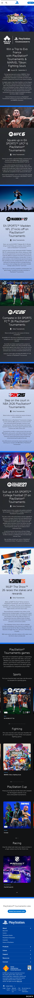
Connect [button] (5, 962)
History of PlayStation (8, 942)
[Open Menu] (2, 3)
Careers (5, 933)
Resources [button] (6, 958)
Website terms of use (14, 989)
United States (9, 986)
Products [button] (5, 946)
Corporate (5, 940)
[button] (17, 892)
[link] (17, 704)
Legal (4, 988)
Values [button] (5, 950)
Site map (19, 989)
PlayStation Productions (9, 937)
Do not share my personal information (26, 989)
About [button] (5, 928)
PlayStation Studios (8, 935)
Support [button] (5, 954)
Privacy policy (8, 989)
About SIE (5, 930)
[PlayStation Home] (17, 2)
